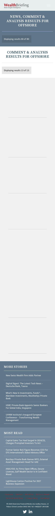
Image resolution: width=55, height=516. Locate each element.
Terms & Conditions (14, 498)
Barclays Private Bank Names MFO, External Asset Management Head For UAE (27, 461)
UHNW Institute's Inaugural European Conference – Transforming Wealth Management (24, 417)
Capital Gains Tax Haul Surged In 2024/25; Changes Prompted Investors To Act (25, 442)
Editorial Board (42, 494)
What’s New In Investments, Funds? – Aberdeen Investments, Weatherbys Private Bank (26, 395)
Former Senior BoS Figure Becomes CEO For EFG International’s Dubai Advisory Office (27, 451)
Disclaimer (44, 498)
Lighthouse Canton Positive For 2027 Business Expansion (23, 482)
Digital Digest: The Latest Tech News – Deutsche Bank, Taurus (24, 385)
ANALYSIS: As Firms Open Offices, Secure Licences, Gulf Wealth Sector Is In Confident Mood (26, 471)
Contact (19, 494)
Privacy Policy (31, 498)
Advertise (29, 494)
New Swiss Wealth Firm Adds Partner (23, 375)
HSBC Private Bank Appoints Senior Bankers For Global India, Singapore (27, 406)
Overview (9, 494)
